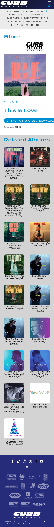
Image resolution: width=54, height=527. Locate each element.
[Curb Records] (12, 476)
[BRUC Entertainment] (26, 504)
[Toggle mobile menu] (49, 2)
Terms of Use (17, 524)
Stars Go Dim (12, 102)
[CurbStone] (11, 486)
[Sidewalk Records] (45, 476)
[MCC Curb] (15, 495)
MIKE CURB (13, 11)
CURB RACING (16, 15)
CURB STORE (35, 15)
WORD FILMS (14, 21)
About (41, 522)
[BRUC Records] (14, 504)
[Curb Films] (39, 495)
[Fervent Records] (28, 495)
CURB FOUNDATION (33, 11)
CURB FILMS (13, 18)
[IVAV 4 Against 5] (32, 486)
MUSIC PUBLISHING (36, 21)
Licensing (42, 524)
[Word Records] (22, 476)
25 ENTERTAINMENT (34, 18)
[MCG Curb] (43, 486)
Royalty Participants (30, 524)
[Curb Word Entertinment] (39, 504)
